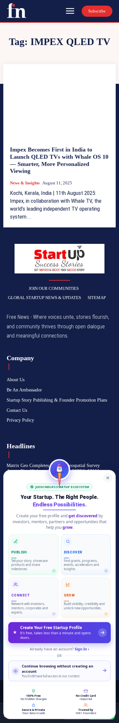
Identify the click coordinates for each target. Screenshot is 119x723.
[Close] (107, 478)
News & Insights (25, 182)
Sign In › (82, 648)
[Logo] (16, 10)
